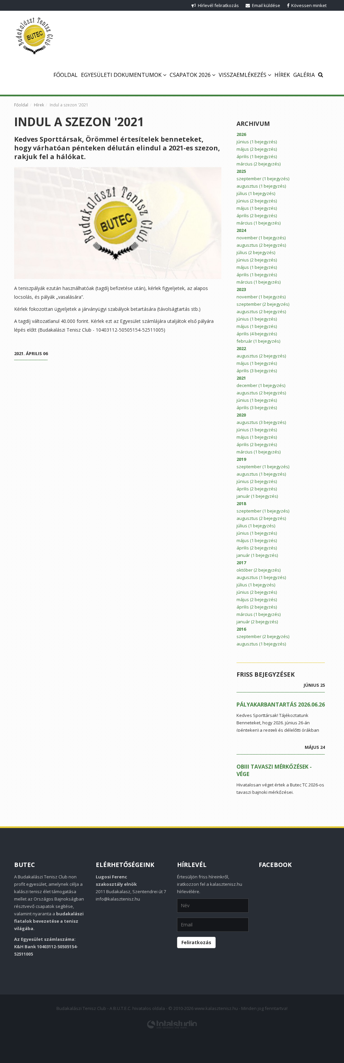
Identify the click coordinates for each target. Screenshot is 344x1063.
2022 (241, 348)
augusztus (261, 186)
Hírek (282, 75)
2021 (241, 378)
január (257, 496)
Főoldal (65, 75)
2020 (241, 415)
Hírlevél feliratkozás (217, 5)
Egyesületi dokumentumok (122, 75)
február (258, 341)
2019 (241, 459)
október (258, 570)
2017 (241, 563)
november (261, 238)
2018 (241, 503)
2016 (241, 629)
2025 (241, 171)
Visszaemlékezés (243, 75)
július (255, 193)
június (256, 142)
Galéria (304, 75)
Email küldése (265, 5)
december (260, 385)
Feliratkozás (196, 942)
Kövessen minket (308, 5)
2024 (241, 230)
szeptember (262, 179)
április (256, 156)
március (258, 164)
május (256, 149)
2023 (241, 289)
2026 (241, 134)
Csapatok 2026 (191, 75)
